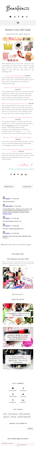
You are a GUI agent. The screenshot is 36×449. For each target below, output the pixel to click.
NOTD (5, 414)
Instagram (31, 169)
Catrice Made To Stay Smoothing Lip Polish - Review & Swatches (18, 337)
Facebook (19, 169)
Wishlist (27, 34)
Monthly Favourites (24, 416)
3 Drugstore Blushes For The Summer (18, 314)
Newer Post (9, 186)
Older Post (27, 186)
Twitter (25, 169)
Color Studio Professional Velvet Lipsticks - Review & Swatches (18, 359)
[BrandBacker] (18, 376)
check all (24, 131)
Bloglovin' (12, 169)
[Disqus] (18, 217)
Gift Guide (19, 34)
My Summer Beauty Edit (18, 259)
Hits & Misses (12, 414)
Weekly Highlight (24, 414)
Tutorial (13, 416)
